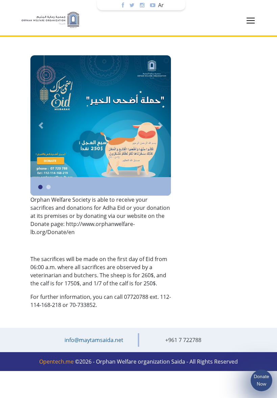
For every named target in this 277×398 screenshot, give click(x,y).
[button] (40, 125)
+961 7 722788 (183, 340)
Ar (161, 5)
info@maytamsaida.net (94, 340)
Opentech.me (56, 361)
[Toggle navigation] (250, 20)
